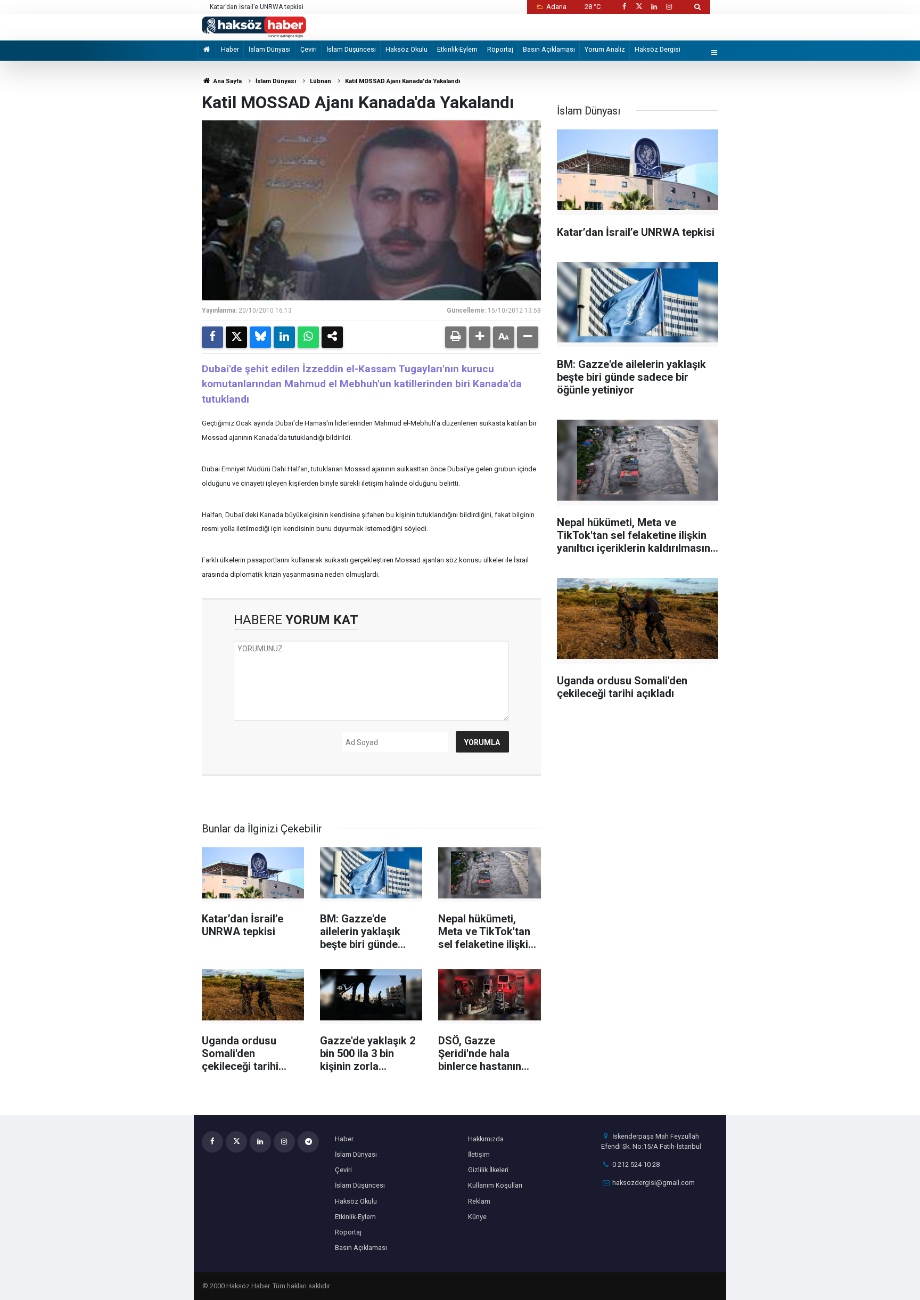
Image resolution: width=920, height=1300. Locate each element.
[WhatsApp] (308, 337)
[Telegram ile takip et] (308, 1141)
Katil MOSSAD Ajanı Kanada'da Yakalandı (402, 81)
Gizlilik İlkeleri (488, 1170)
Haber (230, 49)
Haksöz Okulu (406, 49)
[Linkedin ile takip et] (653, 7)
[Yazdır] (455, 337)
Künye (477, 1217)
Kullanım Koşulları (495, 1185)
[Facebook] (212, 337)
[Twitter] (236, 337)
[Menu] (714, 53)
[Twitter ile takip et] (638, 7)
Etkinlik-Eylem (457, 49)
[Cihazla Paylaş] (332, 337)
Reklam (479, 1201)
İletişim (479, 1154)
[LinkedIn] (284, 337)
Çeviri (308, 49)
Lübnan (320, 81)
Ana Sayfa (227, 81)
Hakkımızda (486, 1139)
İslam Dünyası (270, 49)
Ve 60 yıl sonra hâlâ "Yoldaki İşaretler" (265, 7)
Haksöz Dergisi (657, 49)
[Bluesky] (260, 337)
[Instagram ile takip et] (669, 7)
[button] (479, 337)
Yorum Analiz (605, 49)
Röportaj (500, 49)
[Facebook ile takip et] (624, 7)
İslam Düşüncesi (351, 49)
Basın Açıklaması (549, 49)
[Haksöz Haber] (254, 26)
